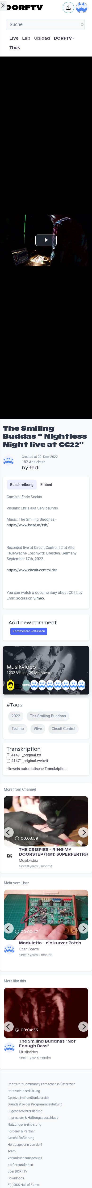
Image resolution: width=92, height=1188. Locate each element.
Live (13, 38)
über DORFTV (17, 1171)
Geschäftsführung (21, 1138)
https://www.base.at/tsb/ (28, 525)
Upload (42, 38)
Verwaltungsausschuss (25, 1158)
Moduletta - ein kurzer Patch (50, 943)
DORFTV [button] (63, 38)
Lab (26, 38)
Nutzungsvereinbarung (24, 1125)
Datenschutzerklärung (24, 1091)
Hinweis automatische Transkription (37, 769)
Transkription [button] (24, 749)
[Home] (33, 7)
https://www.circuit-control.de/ (32, 570)
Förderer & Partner (21, 1131)
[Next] (83, 832)
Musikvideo (21, 667)
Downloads (16, 1178)
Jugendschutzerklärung (25, 1111)
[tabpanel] (46, 549)
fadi (34, 468)
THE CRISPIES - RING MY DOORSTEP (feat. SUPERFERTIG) (53, 852)
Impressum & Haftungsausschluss (33, 1118)
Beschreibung (21, 484)
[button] (68, 7)
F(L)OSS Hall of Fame (23, 1185)
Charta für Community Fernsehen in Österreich (41, 1084)
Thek (14, 47)
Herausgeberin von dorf (25, 1145)
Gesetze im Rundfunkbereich (28, 1098)
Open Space (29, 949)
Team (12, 1151)
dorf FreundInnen (20, 1165)
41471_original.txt (26, 755)
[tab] (22, 485)
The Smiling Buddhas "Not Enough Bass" (47, 1043)
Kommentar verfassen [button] (29, 631)
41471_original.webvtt (29, 761)
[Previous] (8, 832)
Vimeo (38, 598)
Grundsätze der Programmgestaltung (35, 1104)
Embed (46, 484)
